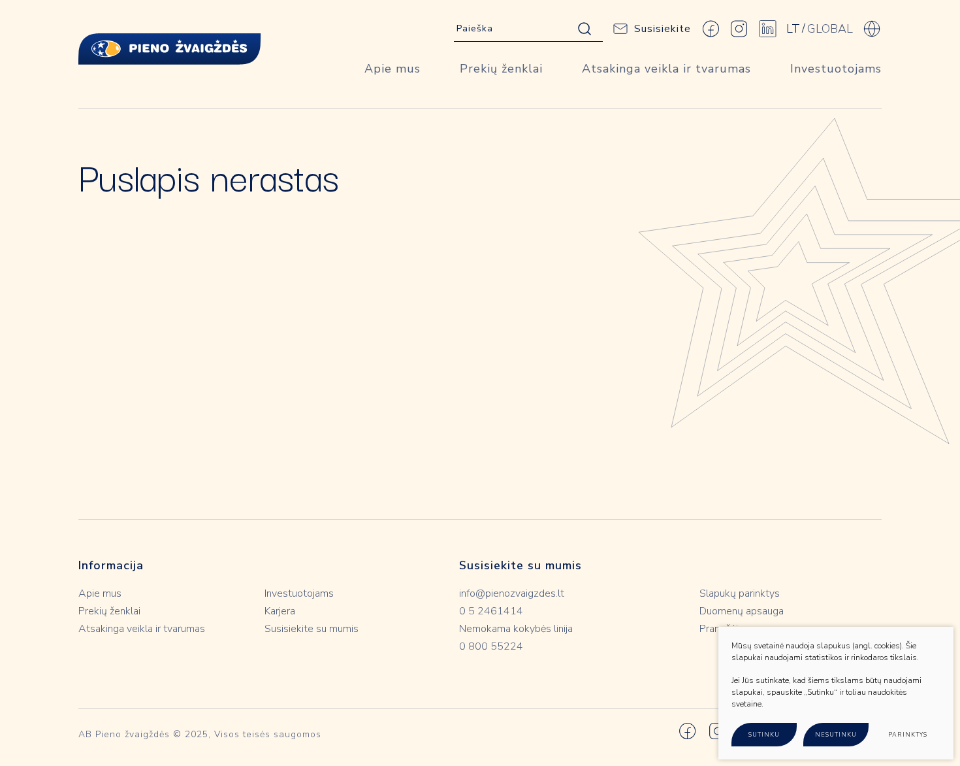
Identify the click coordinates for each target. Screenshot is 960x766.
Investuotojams (836, 68)
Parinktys (907, 735)
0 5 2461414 (491, 611)
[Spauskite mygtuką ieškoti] (585, 28)
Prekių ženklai (501, 68)
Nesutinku (836, 735)
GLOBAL (830, 29)
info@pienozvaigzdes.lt (511, 593)
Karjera (279, 611)
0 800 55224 (491, 646)
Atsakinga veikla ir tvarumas (666, 68)
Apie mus (392, 68)
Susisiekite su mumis (311, 628)
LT (793, 29)
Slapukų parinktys (739, 593)
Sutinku (764, 735)
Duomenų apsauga (741, 611)
